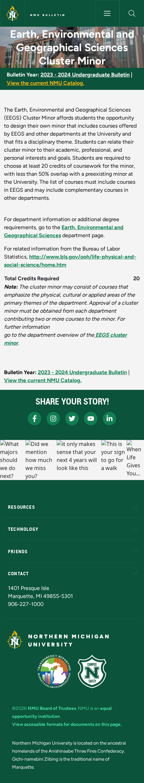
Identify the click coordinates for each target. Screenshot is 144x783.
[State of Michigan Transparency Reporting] (54, 671)
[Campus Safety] (92, 671)
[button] (132, 13)
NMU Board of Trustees (52, 708)
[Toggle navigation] (107, 13)
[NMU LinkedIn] (109, 418)
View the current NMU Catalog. (45, 83)
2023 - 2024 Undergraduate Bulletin (85, 74)
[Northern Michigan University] (12, 13)
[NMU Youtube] (90, 418)
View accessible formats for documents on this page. (67, 724)
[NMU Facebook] (34, 418)
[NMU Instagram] (53, 418)
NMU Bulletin (48, 15)
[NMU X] (72, 418)
